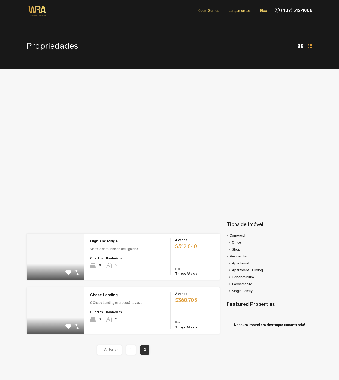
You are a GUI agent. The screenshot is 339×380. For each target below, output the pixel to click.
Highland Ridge (104, 241)
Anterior (111, 350)
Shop (236, 249)
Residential (238, 256)
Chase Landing (104, 295)
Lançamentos (240, 11)
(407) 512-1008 (296, 10)
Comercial (237, 235)
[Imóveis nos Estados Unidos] (37, 14)
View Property (55, 271)
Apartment (241, 263)
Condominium (243, 277)
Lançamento (242, 284)
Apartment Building (247, 270)
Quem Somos (208, 11)
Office (236, 242)
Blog (263, 11)
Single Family (242, 291)
